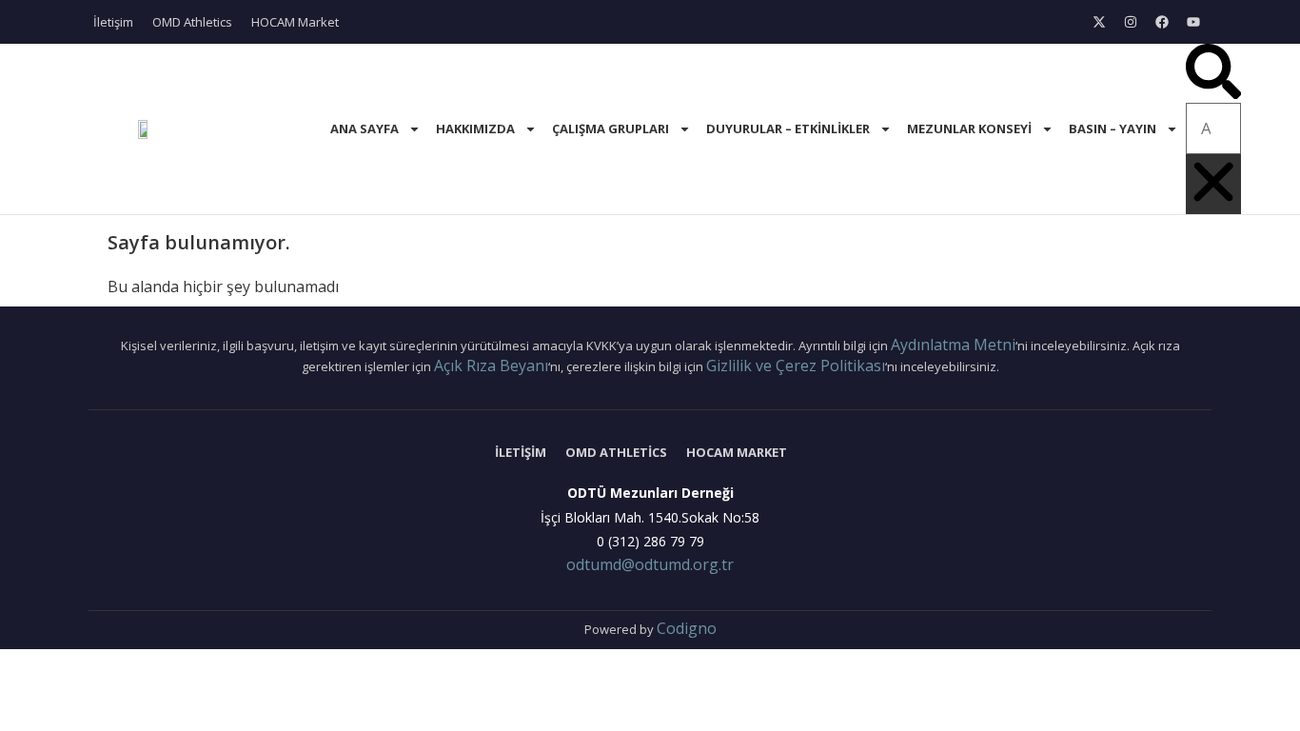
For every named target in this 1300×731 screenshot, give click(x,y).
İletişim (113, 21)
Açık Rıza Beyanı (491, 365)
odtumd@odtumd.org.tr (650, 564)
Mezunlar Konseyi (969, 128)
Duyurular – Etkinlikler (788, 128)
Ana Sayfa (364, 128)
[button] (1213, 73)
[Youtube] (1193, 22)
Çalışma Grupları (610, 128)
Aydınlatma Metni (953, 344)
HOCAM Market (295, 21)
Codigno (687, 628)
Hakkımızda (475, 128)
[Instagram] (1130, 22)
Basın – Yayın (1112, 128)
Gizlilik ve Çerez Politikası (795, 365)
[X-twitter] (1099, 22)
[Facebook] (1162, 22)
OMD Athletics (192, 21)
